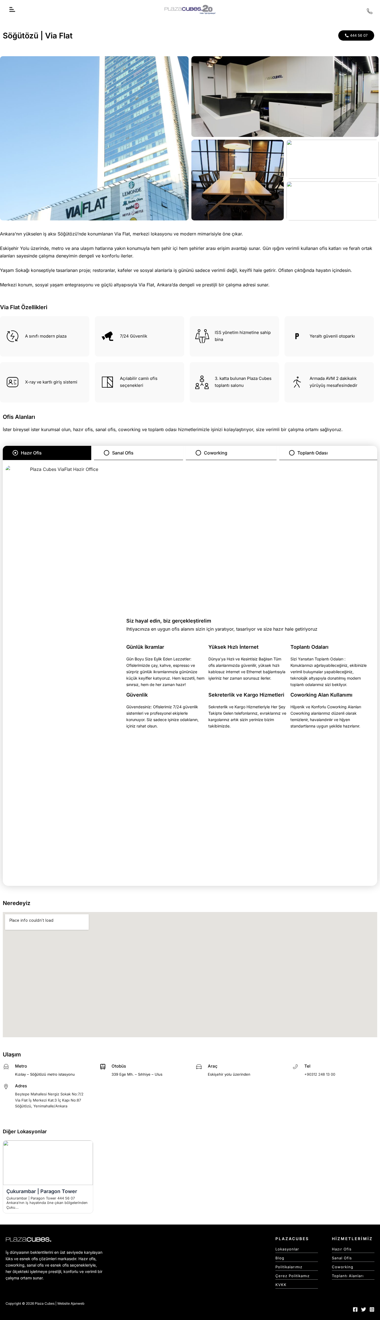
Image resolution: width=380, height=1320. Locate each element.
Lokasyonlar (287, 1249)
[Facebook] (355, 1309)
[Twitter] (363, 1309)
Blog (279, 1258)
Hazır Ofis (342, 1249)
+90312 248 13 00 (319, 1074)
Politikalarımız (288, 1267)
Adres (21, 1085)
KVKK (281, 1284)
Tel (307, 1066)
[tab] (47, 453)
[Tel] (295, 1066)
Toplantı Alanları (348, 1276)
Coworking (342, 1267)
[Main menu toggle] (12, 9)
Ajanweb (77, 1303)
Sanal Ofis (342, 1258)
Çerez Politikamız (292, 1276)
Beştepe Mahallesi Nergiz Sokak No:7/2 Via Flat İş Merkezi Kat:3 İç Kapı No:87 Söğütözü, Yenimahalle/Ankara (49, 1100)
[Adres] (6, 1086)
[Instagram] (371, 1309)
